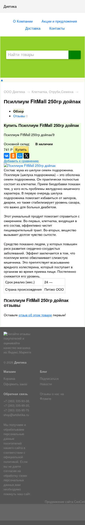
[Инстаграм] (42, 513)
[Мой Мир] (20, 156)
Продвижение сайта (59, 502)
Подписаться (49, 379)
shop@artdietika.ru (16, 415)
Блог (43, 371)
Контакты (57, 28)
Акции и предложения (59, 21)
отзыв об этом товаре (35, 315)
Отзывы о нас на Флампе (52, 396)
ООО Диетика (14, 91)
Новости (46, 384)
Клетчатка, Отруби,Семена (52, 91)
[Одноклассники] (13, 156)
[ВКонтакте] (6, 156)
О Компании (23, 21)
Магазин (10, 371)
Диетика (20, 362)
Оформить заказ (15, 384)
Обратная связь (16, 394)
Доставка (32, 28)
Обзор (18, 111)
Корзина (9, 379)
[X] (26, 156)
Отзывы (19, 115)
